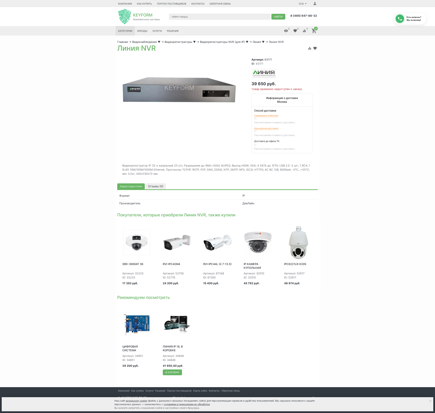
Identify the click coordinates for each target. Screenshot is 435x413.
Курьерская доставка (266, 128)
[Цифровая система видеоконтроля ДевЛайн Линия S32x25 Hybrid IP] (136, 324)
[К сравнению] (309, 48)
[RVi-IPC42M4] (177, 242)
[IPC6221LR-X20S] (298, 242)
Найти (278, 16)
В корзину (172, 372)
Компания (125, 3)
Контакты (197, 3)
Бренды (142, 30)
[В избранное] (315, 48)
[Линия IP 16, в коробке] (177, 324)
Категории (125, 30)
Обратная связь (220, 3)
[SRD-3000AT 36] (136, 242)
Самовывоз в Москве (266, 115)
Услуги (157, 30)
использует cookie (136, 400)
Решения (172, 30)
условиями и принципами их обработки (187, 404)
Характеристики (131, 186)
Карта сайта (200, 390)
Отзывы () (155, 186)
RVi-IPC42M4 (171, 264)
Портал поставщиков (171, 3)
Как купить (144, 3)
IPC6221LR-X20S (295, 264)
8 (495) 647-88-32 (303, 15)
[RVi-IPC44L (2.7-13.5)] (217, 242)
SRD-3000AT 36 (132, 264)
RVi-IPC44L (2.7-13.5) (217, 264)
